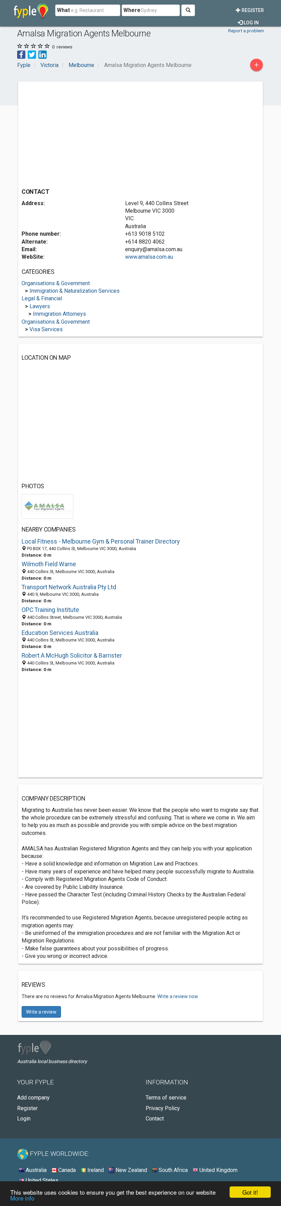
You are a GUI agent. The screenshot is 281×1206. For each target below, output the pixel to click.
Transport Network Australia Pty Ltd (69, 587)
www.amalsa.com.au (149, 257)
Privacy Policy (163, 1108)
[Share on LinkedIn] (42, 54)
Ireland (95, 1170)
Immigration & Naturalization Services (74, 291)
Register (252, 10)
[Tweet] (32, 54)
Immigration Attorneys (59, 314)
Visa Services (46, 329)
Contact (155, 1118)
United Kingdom (217, 1170)
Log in (251, 22)
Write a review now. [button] (178, 996)
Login (23, 1118)
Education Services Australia (60, 632)
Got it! (250, 1192)
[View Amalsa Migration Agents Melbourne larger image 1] (47, 506)
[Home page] (31, 10)
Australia (35, 1170)
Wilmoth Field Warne (49, 564)
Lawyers (39, 306)
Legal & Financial (42, 298)
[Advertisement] (79, 133)
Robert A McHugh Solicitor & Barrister (72, 655)
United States (41, 1180)
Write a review (41, 1012)
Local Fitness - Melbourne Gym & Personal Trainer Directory (101, 541)
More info (22, 1198)
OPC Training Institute (50, 609)
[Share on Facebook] (21, 54)
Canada (66, 1170)
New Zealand (130, 1170)
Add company (33, 1097)
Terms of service (166, 1097)
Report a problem (246, 30)
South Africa (172, 1170)
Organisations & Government (56, 283)
